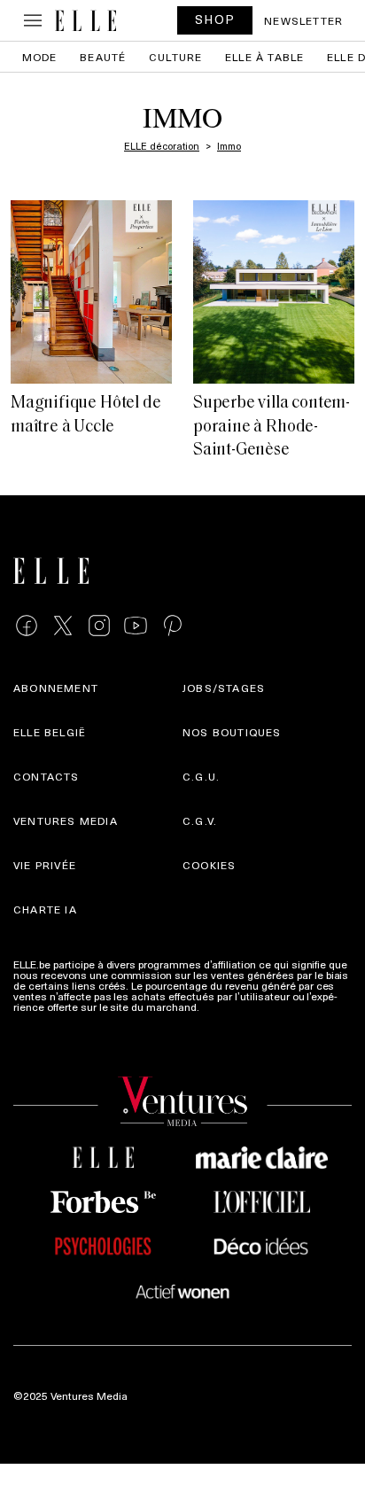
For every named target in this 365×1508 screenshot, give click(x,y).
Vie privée (44, 865)
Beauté (103, 57)
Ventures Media (65, 820)
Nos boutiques (232, 732)
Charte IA (45, 909)
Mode (40, 57)
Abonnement (55, 688)
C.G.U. (201, 776)
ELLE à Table (264, 57)
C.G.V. (199, 820)
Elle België (49, 732)
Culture (175, 57)
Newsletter (303, 20)
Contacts (46, 776)
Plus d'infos (230, 1006)
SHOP (215, 19)
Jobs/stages (223, 688)
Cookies (209, 865)
